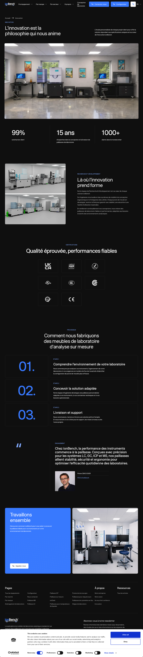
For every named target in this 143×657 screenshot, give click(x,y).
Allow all (125, 635)
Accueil (7, 18)
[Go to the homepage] (11, 620)
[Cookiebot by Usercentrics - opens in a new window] (13, 652)
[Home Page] (10, 4)
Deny (125, 642)
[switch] (60, 652)
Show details (109, 653)
